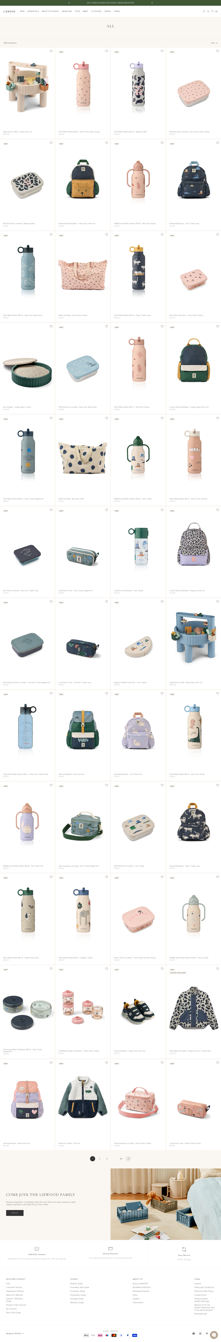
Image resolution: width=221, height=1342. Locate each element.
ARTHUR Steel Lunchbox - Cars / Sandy (129, 866)
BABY (85, 11)
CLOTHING (96, 11)
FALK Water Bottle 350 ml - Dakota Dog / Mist (21, 958)
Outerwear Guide (78, 1295)
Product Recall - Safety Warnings (201, 1300)
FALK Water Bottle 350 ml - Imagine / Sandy (76, 958)
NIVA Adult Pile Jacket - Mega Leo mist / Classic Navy (190, 1051)
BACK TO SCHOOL (50, 11)
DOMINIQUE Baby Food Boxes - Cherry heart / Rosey (79, 1051)
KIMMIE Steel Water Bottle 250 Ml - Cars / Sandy (133, 499)
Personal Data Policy (203, 1291)
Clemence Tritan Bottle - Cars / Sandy (128, 591)
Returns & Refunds (14, 1295)
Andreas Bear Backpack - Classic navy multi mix (77, 224)
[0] (212, 11)
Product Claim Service (16, 1305)
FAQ (8, 1284)
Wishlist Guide (76, 1284)
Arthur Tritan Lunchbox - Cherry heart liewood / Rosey (135, 958)
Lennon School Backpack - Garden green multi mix (189, 407)
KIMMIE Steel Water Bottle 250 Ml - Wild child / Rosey (135, 224)
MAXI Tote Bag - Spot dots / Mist (71, 499)
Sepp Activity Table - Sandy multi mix (17, 132)
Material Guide (77, 1302)
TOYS (77, 11)
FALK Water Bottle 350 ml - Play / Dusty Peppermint (23, 499)
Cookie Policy (200, 1295)
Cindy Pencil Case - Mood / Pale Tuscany (185, 1143)
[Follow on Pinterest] (207, 1333)
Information (138, 1302)
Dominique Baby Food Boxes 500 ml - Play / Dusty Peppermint (22, 1051)
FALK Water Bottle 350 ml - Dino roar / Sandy (187, 774)
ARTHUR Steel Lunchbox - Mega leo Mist (19, 224)
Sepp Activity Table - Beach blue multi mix (186, 682)
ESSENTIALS (33, 11)
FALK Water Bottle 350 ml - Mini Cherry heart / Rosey (79, 132)
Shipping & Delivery (15, 1291)
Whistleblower (200, 1314)
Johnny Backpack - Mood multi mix (16, 1143)
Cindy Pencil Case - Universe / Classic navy (75, 682)
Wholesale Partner (141, 1291)
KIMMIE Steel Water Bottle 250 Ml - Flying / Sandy (189, 958)
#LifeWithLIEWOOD (142, 1287)
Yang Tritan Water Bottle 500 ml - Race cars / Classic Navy (25, 774)
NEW (22, 11)
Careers (136, 1299)
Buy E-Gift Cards (13, 1312)
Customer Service (14, 1287)
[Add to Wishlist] (51, 51)
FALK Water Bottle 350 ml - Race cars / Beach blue (22, 315)
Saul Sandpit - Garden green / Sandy (17, 407)
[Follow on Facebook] (193, 1333)
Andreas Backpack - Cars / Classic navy (184, 224)
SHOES (107, 11)
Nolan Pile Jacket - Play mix (69, 1143)
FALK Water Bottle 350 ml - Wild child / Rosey (131, 407)
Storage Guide (76, 1299)
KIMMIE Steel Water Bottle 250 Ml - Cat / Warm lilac (23, 866)
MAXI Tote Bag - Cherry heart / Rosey (73, 315)
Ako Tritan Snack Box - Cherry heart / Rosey (186, 315)
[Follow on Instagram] (200, 1333)
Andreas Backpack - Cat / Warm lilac (128, 774)
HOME (117, 11)
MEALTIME (67, 11)
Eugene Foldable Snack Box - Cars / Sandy (130, 682)
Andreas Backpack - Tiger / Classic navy (185, 866)
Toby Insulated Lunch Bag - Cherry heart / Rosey (132, 1143)
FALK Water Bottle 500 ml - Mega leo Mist (130, 132)
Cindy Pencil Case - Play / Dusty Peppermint (76, 591)
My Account (11, 1309)
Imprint (197, 1284)
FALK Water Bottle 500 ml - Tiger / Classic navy (132, 315)
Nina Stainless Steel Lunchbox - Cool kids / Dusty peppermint (26, 682)
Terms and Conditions (204, 1287)
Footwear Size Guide (79, 1287)
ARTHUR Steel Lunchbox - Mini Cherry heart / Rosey (190, 132)
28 (121, 1159)
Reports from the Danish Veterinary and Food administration (204, 1307)
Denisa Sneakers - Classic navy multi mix (129, 1051)
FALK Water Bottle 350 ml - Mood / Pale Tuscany (188, 499)
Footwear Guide (77, 1291)
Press (135, 1295)
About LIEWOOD (140, 1284)
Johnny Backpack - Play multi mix (71, 774)
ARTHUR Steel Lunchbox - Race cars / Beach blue (78, 407)
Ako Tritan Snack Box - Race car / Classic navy (20, 591)
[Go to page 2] (128, 1158)
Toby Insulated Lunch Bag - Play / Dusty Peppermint (79, 866)
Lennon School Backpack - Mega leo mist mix (187, 591)
